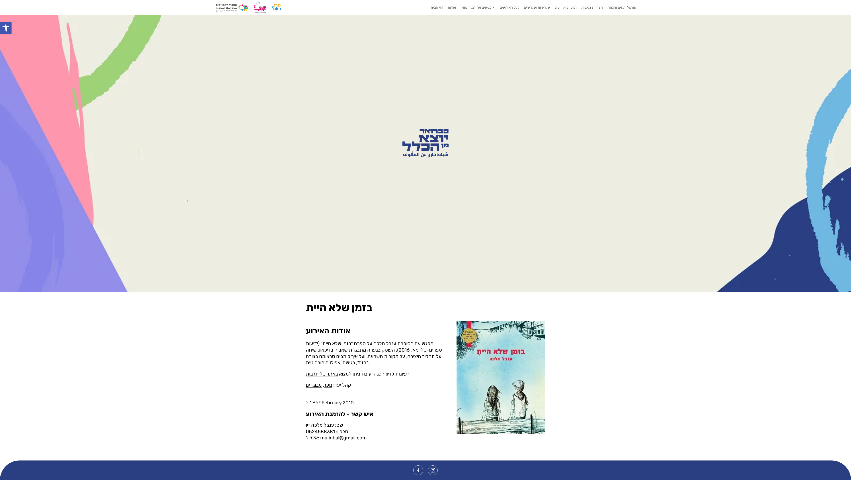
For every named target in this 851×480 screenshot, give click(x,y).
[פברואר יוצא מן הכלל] (425, 143)
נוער (328, 385)
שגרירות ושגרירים (537, 7)
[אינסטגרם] (433, 470)
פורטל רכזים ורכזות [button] (621, 7)
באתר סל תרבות (322, 374)
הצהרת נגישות (592, 7)
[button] (6, 28)
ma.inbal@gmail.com (343, 438)
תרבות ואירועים (565, 7)
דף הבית (437, 7)
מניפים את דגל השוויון (476, 7)
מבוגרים (314, 385)
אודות (452, 7)
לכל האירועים (509, 7)
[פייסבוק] (418, 470)
